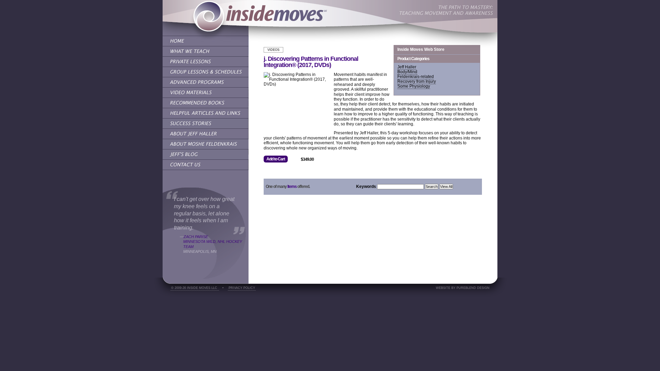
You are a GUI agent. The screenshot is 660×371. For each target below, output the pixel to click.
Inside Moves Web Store (420, 49)
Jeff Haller (406, 67)
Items (292, 186)
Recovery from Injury (416, 81)
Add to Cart (275, 159)
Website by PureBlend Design (463, 288)
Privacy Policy (242, 288)
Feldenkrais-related (415, 76)
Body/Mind (407, 71)
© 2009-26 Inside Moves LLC (194, 288)
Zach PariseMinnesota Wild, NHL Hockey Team (212, 242)
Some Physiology (413, 86)
